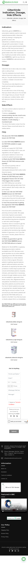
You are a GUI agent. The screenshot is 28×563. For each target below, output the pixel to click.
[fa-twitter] (12, 551)
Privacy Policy (4, 536)
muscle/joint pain (7, 122)
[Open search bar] (24, 2)
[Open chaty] (24, 559)
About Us (3, 468)
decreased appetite (7, 117)
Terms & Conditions (6, 475)
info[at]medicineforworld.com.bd (13, 458)
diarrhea (14, 115)
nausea (4, 115)
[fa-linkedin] (15, 551)
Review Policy (5, 533)
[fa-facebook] (9, 551)
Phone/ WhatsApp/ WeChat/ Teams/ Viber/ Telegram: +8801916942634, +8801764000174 (14, 453)
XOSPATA (16, 31)
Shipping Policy (5, 530)
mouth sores (22, 115)
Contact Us (4, 478)
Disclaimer (4, 472)
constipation (12, 113)
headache (5, 120)
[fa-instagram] (18, 551)
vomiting (9, 115)
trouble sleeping (13, 120)
